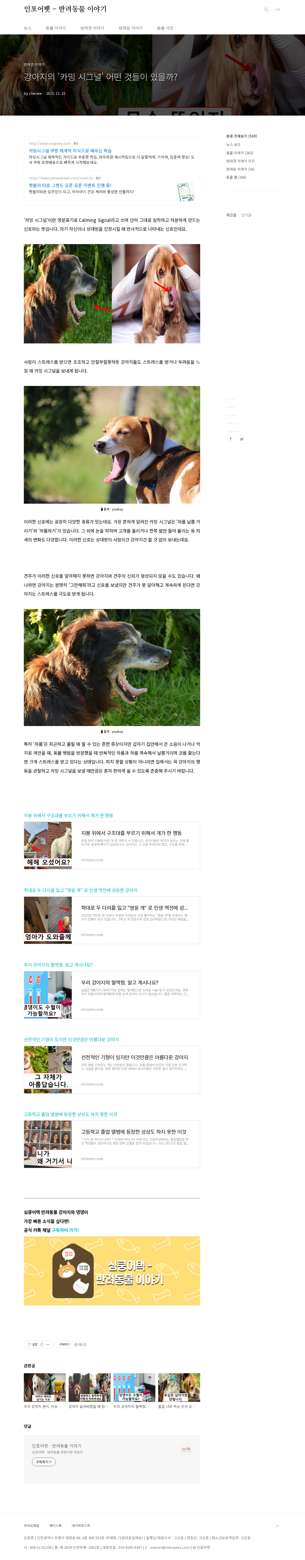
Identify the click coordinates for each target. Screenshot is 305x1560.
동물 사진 (165, 28)
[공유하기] (42, 1344)
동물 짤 (236, 177)
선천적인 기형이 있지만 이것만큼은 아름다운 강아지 (71, 1039)
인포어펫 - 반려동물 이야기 (65, 9)
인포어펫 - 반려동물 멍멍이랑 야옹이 (57, 1452)
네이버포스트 (81, 1525)
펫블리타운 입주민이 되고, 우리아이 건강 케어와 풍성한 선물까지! (81, 191)
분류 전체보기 (241, 136)
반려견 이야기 (92, 28)
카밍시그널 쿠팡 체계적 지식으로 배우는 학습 (70, 150)
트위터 (241, 439)
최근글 (231, 214)
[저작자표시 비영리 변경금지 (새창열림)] (80, 1344)
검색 (266, 9)
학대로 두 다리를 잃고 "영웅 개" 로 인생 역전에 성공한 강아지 (80, 890)
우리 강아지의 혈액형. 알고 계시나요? (58, 964)
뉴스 (27, 28)
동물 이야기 (56, 28)
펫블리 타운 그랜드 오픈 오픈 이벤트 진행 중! (70, 185)
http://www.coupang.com (50, 143)
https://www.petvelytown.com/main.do (61, 178)
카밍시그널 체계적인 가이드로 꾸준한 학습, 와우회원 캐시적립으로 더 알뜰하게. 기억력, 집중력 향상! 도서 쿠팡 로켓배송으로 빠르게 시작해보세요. (111, 159)
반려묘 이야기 (131, 28)
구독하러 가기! (65, 1230)
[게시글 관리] (48, 1344)
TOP (277, 1526)
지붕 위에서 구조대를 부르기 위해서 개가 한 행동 (68, 815)
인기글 (246, 214)
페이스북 (230, 439)
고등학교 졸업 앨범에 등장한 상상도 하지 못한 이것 (70, 1114)
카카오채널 (31, 1525)
